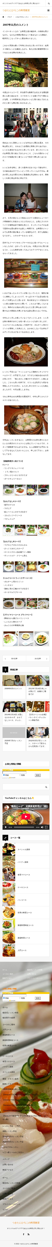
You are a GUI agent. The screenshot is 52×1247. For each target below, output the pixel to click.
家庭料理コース (9, 1035)
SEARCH (48, 3)
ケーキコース (8, 1056)
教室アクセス (7, 978)
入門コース (7, 1030)
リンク (5, 982)
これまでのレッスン (10, 1147)
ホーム (5, 970)
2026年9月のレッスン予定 (13, 1136)
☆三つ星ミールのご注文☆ (13, 1152)
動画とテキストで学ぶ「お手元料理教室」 (19, 1084)
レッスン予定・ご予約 (11, 1126)
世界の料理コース (10, 1045)
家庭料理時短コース (10, 1040)
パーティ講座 (8, 1067)
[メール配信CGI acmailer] (12, 778)
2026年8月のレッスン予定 (13, 1142)
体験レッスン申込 (10, 1131)
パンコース (7, 1051)
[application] (26, 816)
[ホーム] (3, 17)
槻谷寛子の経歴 (9, 1018)
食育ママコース (9, 1061)
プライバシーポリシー (34, 978)
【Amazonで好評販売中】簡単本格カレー (19, 1105)
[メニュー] (48, 10)
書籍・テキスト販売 (10, 1079)
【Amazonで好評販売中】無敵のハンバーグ (20, 1095)
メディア (6, 1159)
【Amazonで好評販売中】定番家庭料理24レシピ (22, 1110)
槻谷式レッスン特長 (10, 1013)
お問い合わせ (31, 974)
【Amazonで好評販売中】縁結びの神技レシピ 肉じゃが (25, 1100)
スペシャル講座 (9, 1072)
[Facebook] (23, 1234)
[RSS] (28, 1234)
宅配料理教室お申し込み (12, 1089)
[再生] (6, 827)
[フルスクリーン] (46, 827)
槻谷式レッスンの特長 (34, 970)
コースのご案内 (8, 974)
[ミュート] (42, 827)
